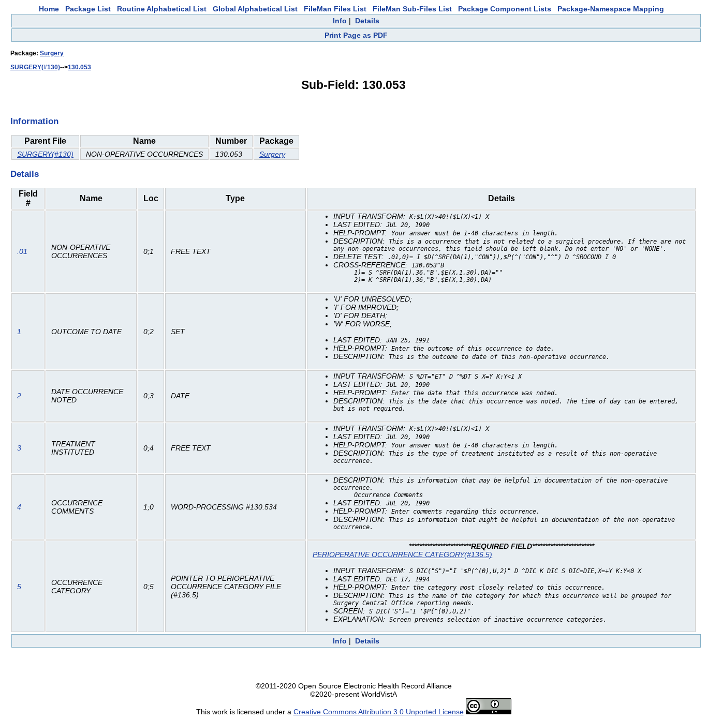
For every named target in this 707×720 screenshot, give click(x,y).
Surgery (52, 53)
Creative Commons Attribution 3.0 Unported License (378, 712)
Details (367, 21)
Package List (88, 9)
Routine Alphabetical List (162, 9)
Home (49, 9)
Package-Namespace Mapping (610, 9)
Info (340, 21)
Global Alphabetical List (255, 9)
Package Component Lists (504, 9)
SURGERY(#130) (35, 67)
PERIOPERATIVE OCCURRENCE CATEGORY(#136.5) (402, 554)
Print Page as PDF (356, 35)
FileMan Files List (335, 9)
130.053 (79, 67)
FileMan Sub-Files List (412, 9)
